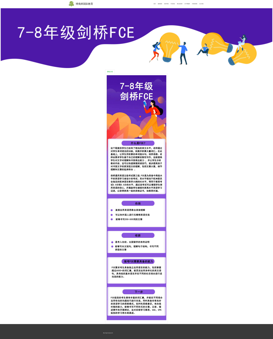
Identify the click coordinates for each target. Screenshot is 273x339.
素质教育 (160, 3)
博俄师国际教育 (84, 3)
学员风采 (173, 3)
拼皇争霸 (166, 3)
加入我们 (201, 3)
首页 (155, 3)
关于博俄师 (187, 3)
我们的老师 (179, 3)
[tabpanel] (136, 198)
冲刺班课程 (194, 3)
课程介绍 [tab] (110, 72)
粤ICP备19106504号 (108, 333)
